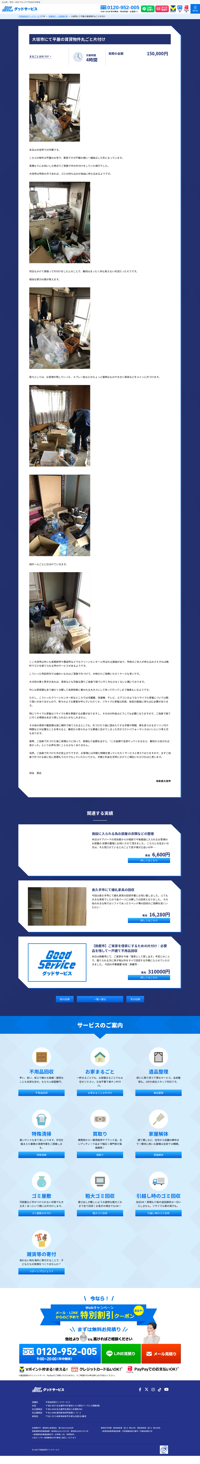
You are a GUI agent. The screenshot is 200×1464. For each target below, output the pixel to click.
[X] (146, 1390)
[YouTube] (166, 1390)
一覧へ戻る (100, 999)
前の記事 (65, 999)
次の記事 (135, 999)
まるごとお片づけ (39, 56)
